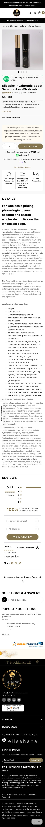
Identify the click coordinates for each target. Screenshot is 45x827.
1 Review (16, 93)
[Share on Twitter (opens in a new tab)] (16, 563)
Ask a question (29, 93)
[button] (29, 12)
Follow (5, 619)
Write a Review (22, 537)
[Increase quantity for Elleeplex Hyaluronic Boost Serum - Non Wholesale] (14, 146)
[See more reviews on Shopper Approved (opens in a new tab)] (20, 563)
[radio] (29, 487)
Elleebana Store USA (17, 795)
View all (5, 635)
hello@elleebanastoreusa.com (15, 693)
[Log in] (34, 12)
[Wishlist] (40, 31)
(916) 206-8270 (8, 818)
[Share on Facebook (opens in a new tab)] (12, 563)
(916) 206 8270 (8, 695)
